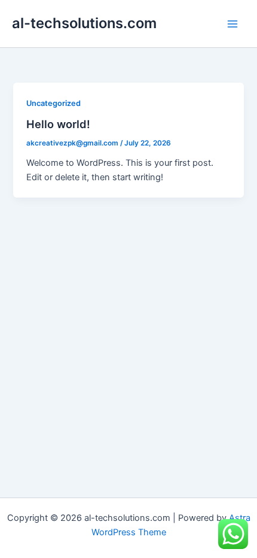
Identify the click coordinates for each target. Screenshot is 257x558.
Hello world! (58, 124)
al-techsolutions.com (84, 23)
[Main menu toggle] (232, 24)
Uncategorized (53, 103)
